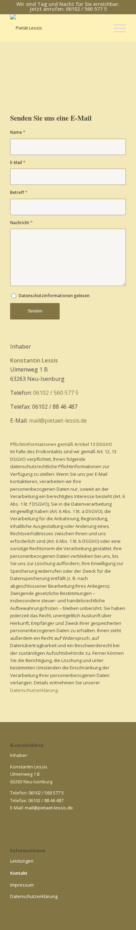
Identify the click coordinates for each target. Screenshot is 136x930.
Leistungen (21, 861)
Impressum (22, 885)
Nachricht (21, 223)
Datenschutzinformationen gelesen (54, 296)
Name (17, 132)
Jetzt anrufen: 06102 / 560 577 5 (68, 9)
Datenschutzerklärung (34, 690)
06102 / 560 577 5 (55, 393)
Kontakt (18, 873)
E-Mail (17, 162)
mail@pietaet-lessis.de (58, 420)
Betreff (19, 192)
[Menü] (116, 28)
